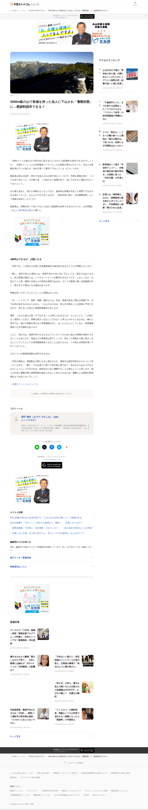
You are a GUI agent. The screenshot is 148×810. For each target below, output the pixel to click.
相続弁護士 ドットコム (119, 791)
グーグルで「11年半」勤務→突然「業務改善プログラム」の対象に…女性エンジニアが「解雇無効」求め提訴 (22, 637)
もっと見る (15, 736)
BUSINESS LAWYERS (50, 791)
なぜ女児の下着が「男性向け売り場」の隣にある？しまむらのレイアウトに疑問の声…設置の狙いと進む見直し (113, 77)
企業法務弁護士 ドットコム (20, 795)
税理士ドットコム (16, 791)
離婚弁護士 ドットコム (42, 795)
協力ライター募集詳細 (20, 557)
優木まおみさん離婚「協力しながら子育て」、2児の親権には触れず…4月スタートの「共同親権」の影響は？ (22, 663)
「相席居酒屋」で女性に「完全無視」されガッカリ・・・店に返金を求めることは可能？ (51, 527)
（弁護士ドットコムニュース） (24, 383)
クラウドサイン (32, 791)
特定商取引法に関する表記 (120, 773)
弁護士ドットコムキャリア (71, 791)
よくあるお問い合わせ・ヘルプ (21, 773)
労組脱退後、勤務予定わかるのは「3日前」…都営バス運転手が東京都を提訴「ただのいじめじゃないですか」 (22, 716)
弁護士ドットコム (18, 10)
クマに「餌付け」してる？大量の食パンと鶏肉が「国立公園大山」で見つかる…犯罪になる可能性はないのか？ (113, 139)
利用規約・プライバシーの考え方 (65, 773)
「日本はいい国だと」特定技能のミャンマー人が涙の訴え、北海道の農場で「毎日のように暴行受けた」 (67, 661)
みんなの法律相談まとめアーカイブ (67, 795)
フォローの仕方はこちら (60, 17)
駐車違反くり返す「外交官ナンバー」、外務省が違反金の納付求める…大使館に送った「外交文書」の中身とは (113, 172)
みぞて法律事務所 (28, 420)
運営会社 (13, 777)
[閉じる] (146, 15)
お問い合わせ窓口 (43, 773)
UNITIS (86, 795)
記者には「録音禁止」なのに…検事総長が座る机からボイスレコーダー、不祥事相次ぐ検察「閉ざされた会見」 (113, 201)
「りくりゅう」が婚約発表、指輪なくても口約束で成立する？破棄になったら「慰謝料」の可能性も (67, 714)
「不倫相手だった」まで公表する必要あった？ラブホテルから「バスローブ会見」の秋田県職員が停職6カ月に (113, 110)
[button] (66, 447)
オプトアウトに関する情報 (30, 777)
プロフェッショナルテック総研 (96, 791)
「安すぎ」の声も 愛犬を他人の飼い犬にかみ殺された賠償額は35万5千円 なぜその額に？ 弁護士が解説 (67, 690)
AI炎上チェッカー (99, 795)
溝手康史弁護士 (25, 210)
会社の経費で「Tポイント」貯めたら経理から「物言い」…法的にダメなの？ (46, 522)
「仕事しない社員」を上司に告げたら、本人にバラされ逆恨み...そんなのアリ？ (47, 532)
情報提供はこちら (18, 566)
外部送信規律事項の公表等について (94, 773)
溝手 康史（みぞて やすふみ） (40, 416)
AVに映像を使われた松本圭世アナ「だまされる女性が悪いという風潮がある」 (47, 517)
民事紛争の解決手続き (37, 10)
